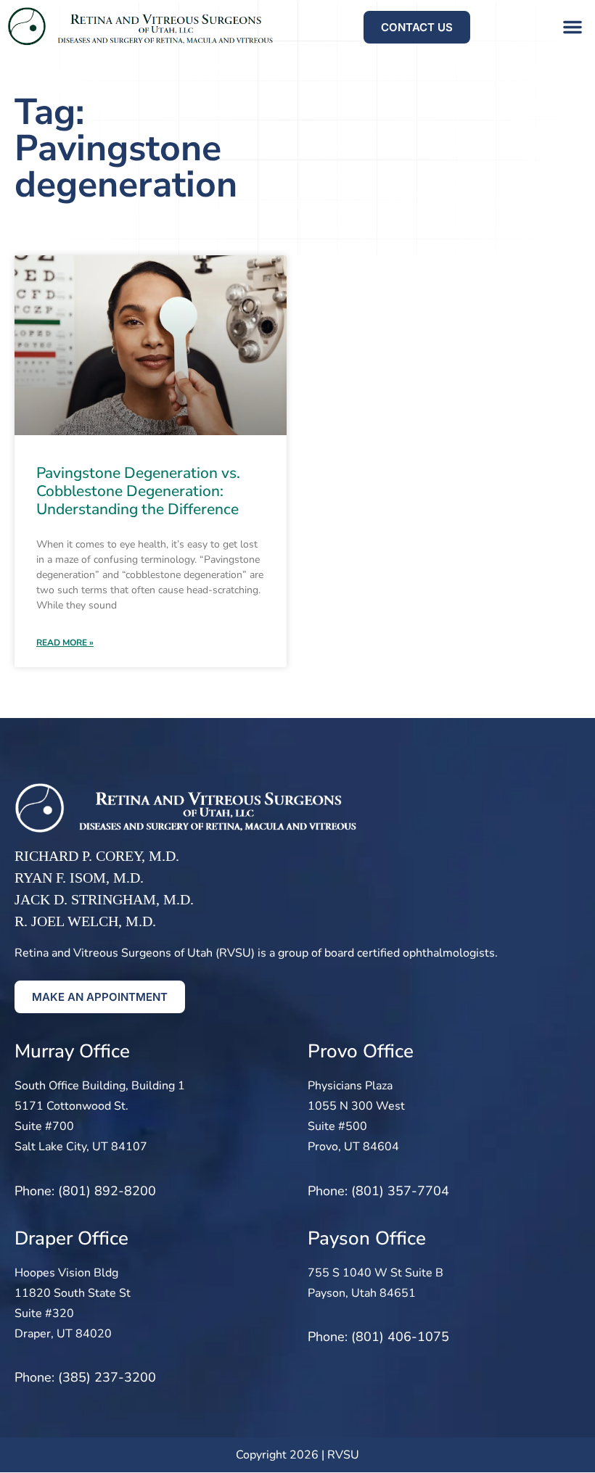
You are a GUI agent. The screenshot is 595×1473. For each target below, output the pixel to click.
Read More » (65, 642)
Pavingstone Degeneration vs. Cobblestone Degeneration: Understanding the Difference (138, 491)
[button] (572, 27)
